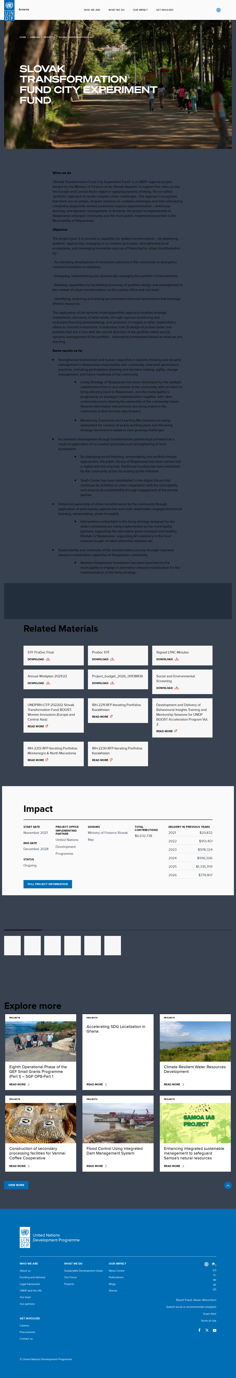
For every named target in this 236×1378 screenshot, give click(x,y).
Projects (49, 37)
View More (16, 1185)
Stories (113, 1291)
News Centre (117, 1271)
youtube (214, 1330)
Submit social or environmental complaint (191, 1307)
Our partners (27, 1304)
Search (225, 10)
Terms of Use (208, 1321)
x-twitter (207, 1330)
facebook (199, 1330)
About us (25, 1271)
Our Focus (70, 1277)
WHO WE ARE (92, 10)
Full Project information (48, 884)
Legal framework (30, 1284)
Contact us (26, 1339)
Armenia (24, 9)
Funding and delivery (32, 1277)
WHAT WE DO (116, 10)
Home (23, 37)
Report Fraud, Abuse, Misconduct (196, 1300)
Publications (116, 1277)
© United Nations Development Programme (46, 1359)
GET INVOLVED (165, 10)
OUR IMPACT (140, 10)
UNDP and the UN (30, 1291)
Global (218, 10)
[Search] (214, 1277)
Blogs (112, 1284)
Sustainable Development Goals (83, 1271)
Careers (24, 1325)
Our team (25, 1297)
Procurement (27, 1332)
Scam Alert (209, 1314)
